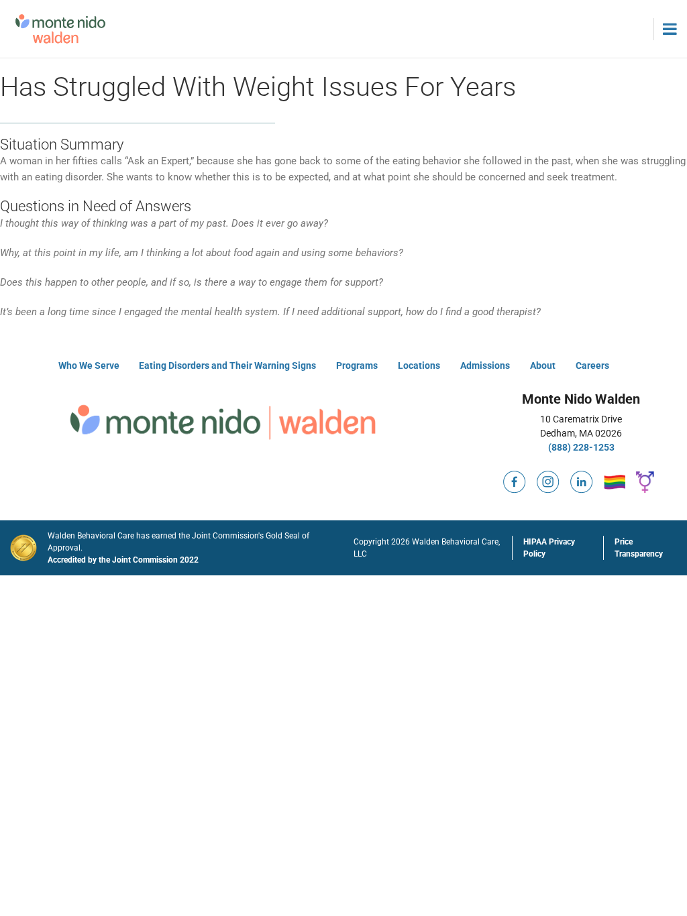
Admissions (485, 365)
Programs (357, 365)
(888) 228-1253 (581, 447)
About (543, 365)
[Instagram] (548, 476)
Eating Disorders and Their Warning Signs (227, 365)
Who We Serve (88, 365)
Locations (419, 365)
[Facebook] (514, 476)
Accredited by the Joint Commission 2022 (123, 560)
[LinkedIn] (581, 476)
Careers (592, 365)
